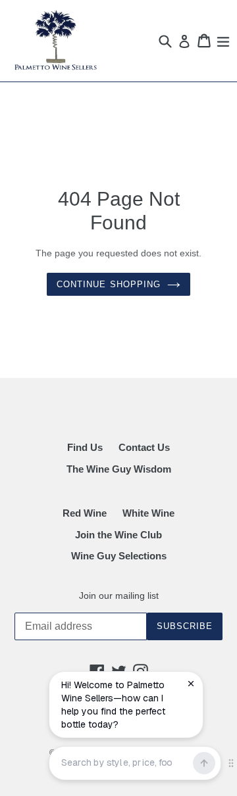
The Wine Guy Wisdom (118, 469)
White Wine (148, 513)
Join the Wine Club (118, 534)
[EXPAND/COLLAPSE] (221, 40)
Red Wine (85, 513)
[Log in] (182, 41)
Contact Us (144, 447)
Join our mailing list (119, 595)
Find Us (85, 447)
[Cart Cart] (202, 40)
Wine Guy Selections (119, 555)
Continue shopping (109, 284)
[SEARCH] (163, 40)
